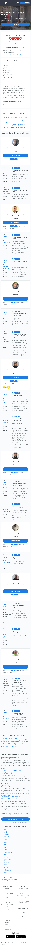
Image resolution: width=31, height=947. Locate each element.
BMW (5, 833)
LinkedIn (7, 924)
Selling (7, 810)
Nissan (6, 857)
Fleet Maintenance (8, 893)
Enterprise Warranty (23, 891)
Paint (10, 810)
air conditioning (16, 796)
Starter (5, 175)
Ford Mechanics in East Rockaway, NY (16, 127)
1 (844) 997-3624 (7, 70)
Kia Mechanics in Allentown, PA (14, 116)
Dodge (6, 837)
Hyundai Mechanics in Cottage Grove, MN (15, 740)
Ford (5, 839)
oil (13, 783)
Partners (7, 906)
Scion (5, 866)
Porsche (6, 862)
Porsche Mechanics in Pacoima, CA (15, 124)
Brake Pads (6, 193)
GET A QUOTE (25, 2)
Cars (8, 900)
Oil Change (6, 718)
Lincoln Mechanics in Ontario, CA (14, 126)
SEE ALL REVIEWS (15, 54)
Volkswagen (7, 870)
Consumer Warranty (23, 888)
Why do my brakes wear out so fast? (11, 757)
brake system (17, 770)
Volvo (5, 872)
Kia (5, 847)
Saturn (6, 864)
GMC (5, 841)
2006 (18, 810)
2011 (11, 796)
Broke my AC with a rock (8, 785)
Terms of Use (23, 897)
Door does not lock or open (6, 268)
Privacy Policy (23, 893)
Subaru (6, 867)
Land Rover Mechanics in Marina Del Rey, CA (15, 741)
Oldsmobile (7, 859)
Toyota (6, 869)
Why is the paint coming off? (9, 798)
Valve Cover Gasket (5, 402)
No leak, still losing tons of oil (9, 772)
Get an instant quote (15, 819)
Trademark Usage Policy (23, 895)
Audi (5, 831)
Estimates (7, 902)
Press (7, 891)
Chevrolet (7, 834)
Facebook (7, 922)
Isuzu (5, 844)
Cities (7, 897)
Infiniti (6, 842)
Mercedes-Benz (8, 852)
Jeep (5, 846)
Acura (5, 829)
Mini (5, 854)
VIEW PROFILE (15, 148)
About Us (7, 888)
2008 (11, 783)
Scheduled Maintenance (7, 904)
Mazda (6, 851)
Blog (8, 909)
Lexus (5, 849)
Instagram (8, 929)
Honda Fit (6, 189)
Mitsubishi (7, 856)
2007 (11, 770)
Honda (3, 770)
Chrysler (6, 836)
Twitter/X (7, 927)
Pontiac (6, 861)
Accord (7, 770)
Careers (8, 895)
